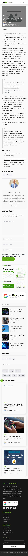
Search (5, 371)
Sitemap (5, 534)
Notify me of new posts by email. (11, 256)
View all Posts (14, 205)
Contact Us (5, 521)
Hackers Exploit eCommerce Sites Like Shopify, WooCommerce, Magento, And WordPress (14, 164)
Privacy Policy (6, 528)
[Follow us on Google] (14, 296)
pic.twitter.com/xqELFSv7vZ (11, 88)
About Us (5, 515)
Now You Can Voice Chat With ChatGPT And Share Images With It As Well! (14, 438)
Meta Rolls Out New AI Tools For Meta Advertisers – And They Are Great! (13, 405)
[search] (20, 2)
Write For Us (6, 517)
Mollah (14, 192)
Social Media (6, 375)
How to (18, 371)
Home (4, 15)
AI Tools (21, 375)
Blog (11, 371)
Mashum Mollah (8, 22)
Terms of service (7, 530)
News (8, 15)
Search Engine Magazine (11, 483)
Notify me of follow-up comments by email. (14, 254)
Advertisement (6, 519)
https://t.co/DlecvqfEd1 (13, 86)
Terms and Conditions (8, 532)
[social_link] (4, 175)
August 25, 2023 (8, 92)
